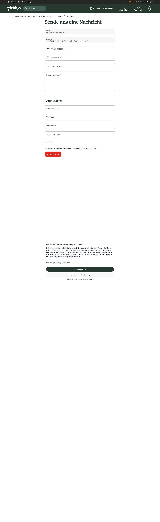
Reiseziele (19, 16)
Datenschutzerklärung (87, 148)
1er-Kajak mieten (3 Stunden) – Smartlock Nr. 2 (45, 16)
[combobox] (80, 57)
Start (9, 16)
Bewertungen (148, 2)
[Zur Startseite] (14, 8)
